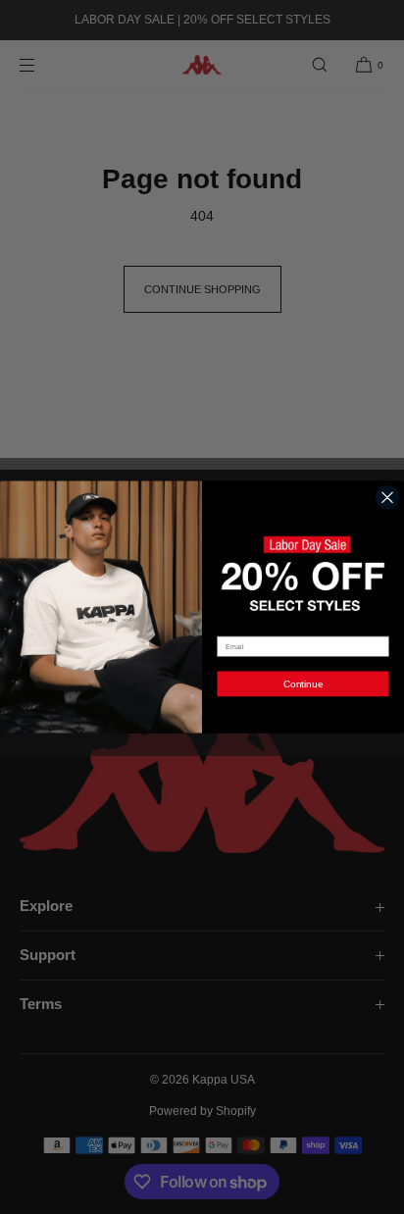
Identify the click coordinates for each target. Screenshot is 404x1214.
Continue (303, 683)
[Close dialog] (387, 497)
